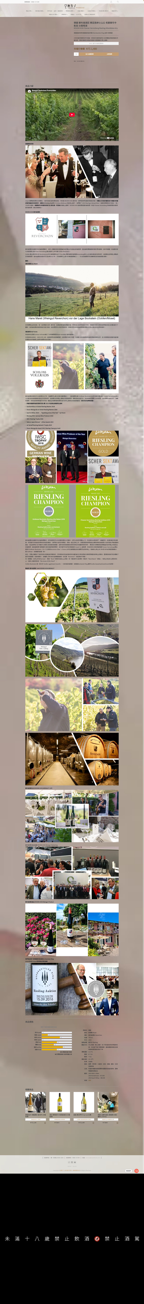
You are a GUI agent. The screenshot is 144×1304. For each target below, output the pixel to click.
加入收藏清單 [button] (45, 1123)
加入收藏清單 (90, 54)
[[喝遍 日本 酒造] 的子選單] (57, 14)
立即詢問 (109, 54)
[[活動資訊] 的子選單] (67, 14)
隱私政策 (74, 1166)
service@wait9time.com (93, 1158)
